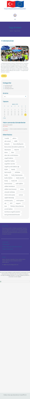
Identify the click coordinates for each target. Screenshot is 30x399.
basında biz (7, 85)
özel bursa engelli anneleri (12, 212)
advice (14, 138)
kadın (6, 175)
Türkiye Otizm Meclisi (17, 206)
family (13, 169)
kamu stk (14, 180)
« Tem (4, 118)
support (18, 203)
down (6, 152)
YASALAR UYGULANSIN (7, 124)
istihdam (17, 172)
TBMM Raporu (5, 244)
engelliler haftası (9, 161)
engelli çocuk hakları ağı (11, 166)
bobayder (6, 126)
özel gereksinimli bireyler (12, 214)
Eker (12, 152)
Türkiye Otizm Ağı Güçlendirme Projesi (12, 246)
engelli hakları (8, 158)
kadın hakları (8, 178)
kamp (6, 180)
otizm (22, 189)
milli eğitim (19, 183)
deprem (16, 149)
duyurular (7, 87)
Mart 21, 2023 (3, 44)
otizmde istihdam (9, 192)
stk (5, 203)
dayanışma (7, 149)
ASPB (15, 141)
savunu (21, 195)
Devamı (4, 75)
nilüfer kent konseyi (10, 189)
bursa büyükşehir (18, 144)
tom (5, 206)
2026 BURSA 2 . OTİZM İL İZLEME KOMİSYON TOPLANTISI (15, 128)
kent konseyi (8, 183)
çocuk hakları (8, 209)
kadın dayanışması (17, 175)
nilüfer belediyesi (9, 186)
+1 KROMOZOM (7, 41)
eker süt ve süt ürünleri (11, 155)
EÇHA (6, 169)
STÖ (11, 203)
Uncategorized (8, 88)
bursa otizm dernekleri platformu (14, 147)
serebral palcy (8, 200)
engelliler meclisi (9, 163)
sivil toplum (20, 200)
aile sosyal (7, 141)
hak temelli (7, 172)
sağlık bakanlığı (9, 197)
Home (11, 31)
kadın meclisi (20, 178)
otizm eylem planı (9, 195)
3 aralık (6, 138)
